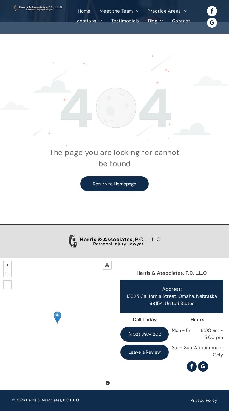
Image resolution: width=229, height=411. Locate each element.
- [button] (7, 273)
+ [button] (7, 265)
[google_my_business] (212, 23)
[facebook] (212, 12)
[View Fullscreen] (7, 285)
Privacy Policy (204, 400)
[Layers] (107, 265)
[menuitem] (84, 11)
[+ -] (57, 324)
